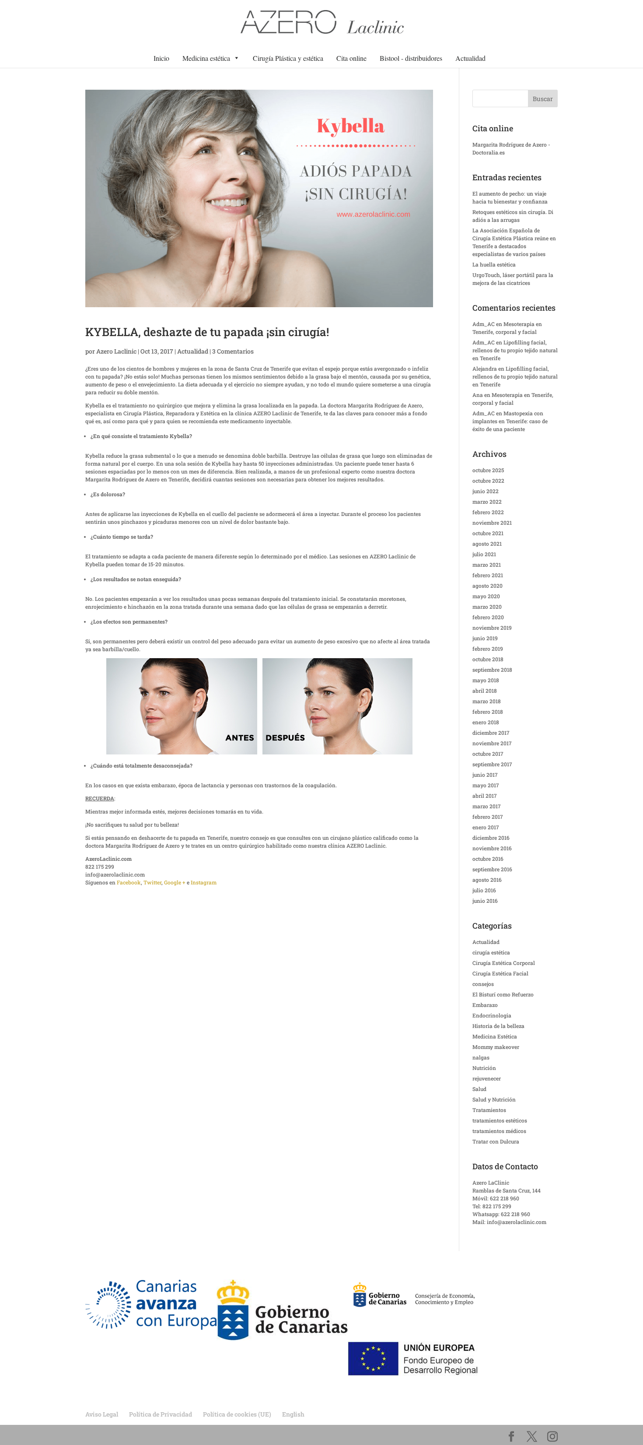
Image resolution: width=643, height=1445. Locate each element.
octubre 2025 (488, 469)
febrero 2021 (487, 575)
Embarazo (485, 1004)
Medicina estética (206, 58)
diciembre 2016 (491, 837)
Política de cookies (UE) (237, 1414)
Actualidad (470, 58)
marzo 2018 (486, 701)
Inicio (161, 58)
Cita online (351, 58)
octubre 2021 (487, 533)
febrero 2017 (487, 816)
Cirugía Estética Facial (500, 973)
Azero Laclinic (116, 351)
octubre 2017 (487, 753)
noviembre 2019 (492, 627)
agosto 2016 (487, 879)
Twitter (152, 882)
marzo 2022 (487, 501)
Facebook (129, 882)
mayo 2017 (485, 785)
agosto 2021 (487, 543)
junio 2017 (485, 774)
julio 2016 (484, 890)
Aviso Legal (101, 1414)
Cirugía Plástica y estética (288, 58)
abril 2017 (484, 795)
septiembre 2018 (492, 669)
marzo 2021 (486, 564)
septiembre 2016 (492, 869)
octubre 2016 (487, 858)
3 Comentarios (233, 351)
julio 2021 (484, 554)
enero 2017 (485, 827)
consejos (483, 983)
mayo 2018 (485, 680)
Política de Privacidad (160, 1414)
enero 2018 (485, 722)
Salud (479, 1088)
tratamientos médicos (499, 1130)
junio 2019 (485, 638)
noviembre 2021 (492, 522)
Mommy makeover (495, 1046)
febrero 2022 (488, 512)
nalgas (480, 1057)
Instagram (204, 882)
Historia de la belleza (498, 1025)
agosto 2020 (487, 585)
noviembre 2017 (492, 743)
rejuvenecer (486, 1078)
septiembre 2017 (492, 764)
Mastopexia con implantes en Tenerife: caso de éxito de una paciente (510, 421)
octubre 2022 (488, 480)
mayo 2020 (486, 596)
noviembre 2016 (492, 848)
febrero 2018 (487, 711)
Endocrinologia (491, 1015)
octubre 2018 (487, 659)
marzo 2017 (486, 806)
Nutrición (484, 1067)
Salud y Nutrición (494, 1099)
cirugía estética (491, 952)
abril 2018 (484, 690)
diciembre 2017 (491, 732)
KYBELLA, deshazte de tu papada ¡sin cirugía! (207, 331)
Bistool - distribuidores (411, 58)
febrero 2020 (488, 617)
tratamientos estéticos (499, 1120)
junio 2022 (485, 491)
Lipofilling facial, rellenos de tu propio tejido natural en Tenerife (515, 350)
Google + (174, 882)
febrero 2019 (487, 648)
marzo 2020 (487, 606)
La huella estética (494, 264)
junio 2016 (485, 900)
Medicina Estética (494, 1036)
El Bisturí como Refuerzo (503, 994)
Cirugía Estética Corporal (503, 962)
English (293, 1414)
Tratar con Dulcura (495, 1141)
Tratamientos (489, 1109)
